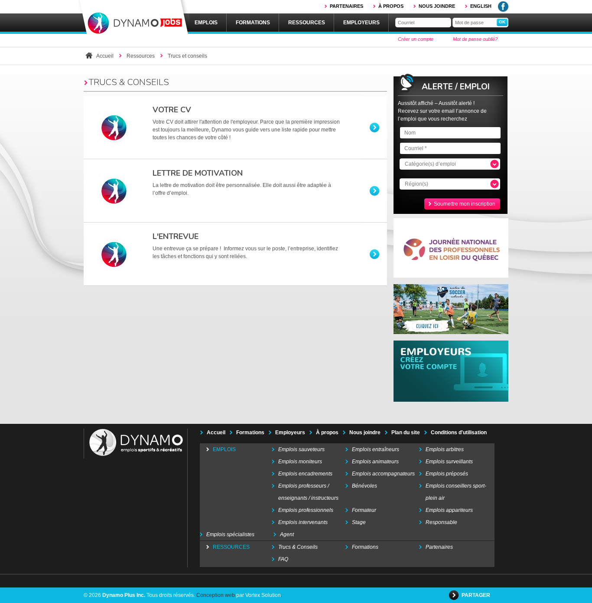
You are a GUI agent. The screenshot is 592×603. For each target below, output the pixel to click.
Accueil (105, 56)
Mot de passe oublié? (475, 39)
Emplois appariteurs (449, 510)
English (480, 6)
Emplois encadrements (305, 474)
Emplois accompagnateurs (383, 474)
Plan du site (405, 432)
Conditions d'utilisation (459, 432)
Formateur (364, 510)
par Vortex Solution (258, 595)
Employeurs (361, 23)
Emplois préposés (447, 474)
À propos (390, 6)
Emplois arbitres (445, 449)
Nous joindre (437, 6)
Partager (476, 595)
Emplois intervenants (303, 522)
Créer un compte (415, 39)
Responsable (441, 522)
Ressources (306, 23)
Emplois (206, 23)
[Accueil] (133, 18)
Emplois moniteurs (300, 462)
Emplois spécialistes (230, 534)
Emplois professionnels (305, 510)
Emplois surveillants (449, 462)
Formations (253, 23)
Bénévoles (364, 486)
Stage (359, 522)
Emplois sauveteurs (301, 449)
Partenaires (346, 6)
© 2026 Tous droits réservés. (139, 595)
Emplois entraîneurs (375, 449)
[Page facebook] (503, 10)
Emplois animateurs (375, 462)
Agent (287, 534)
